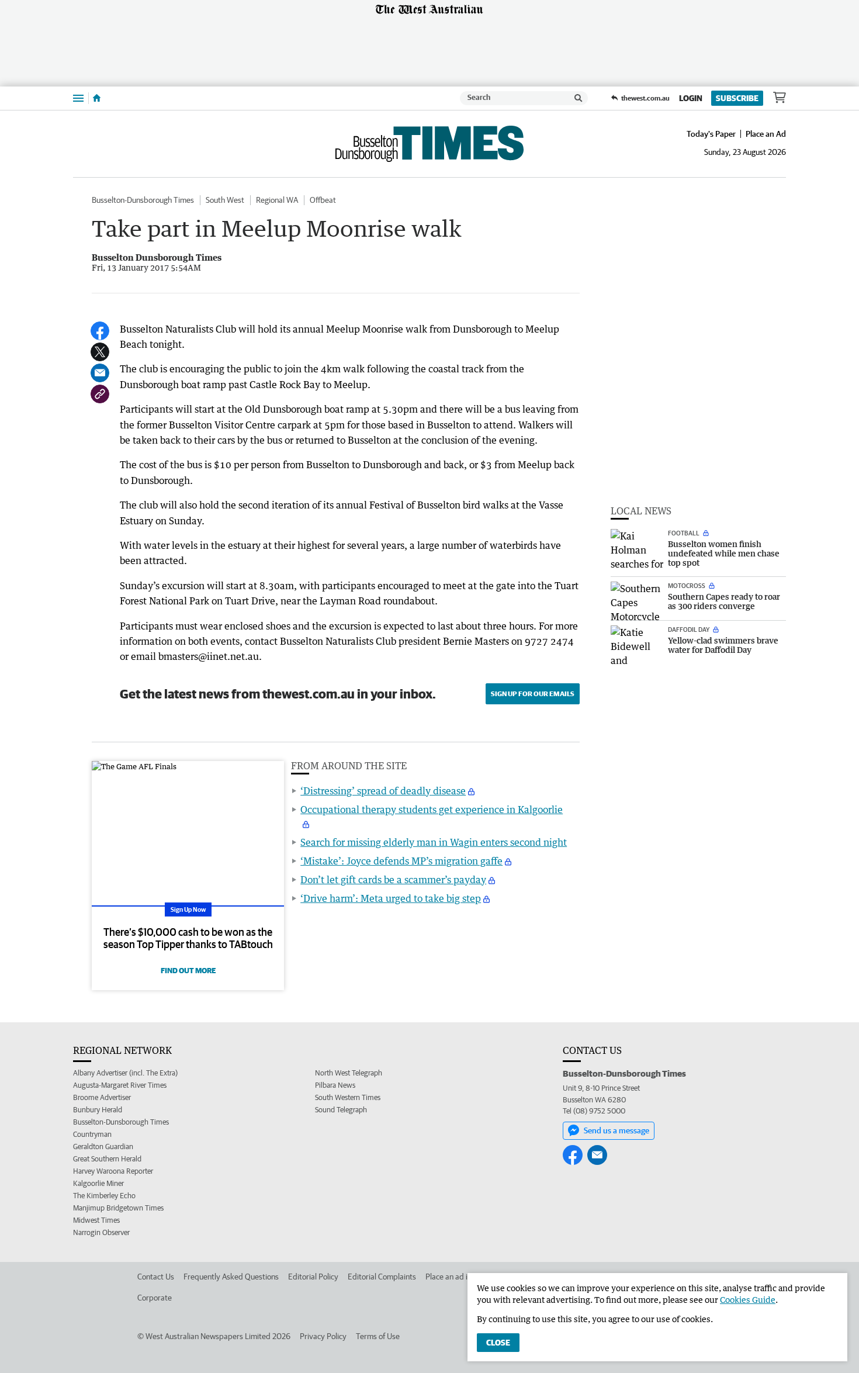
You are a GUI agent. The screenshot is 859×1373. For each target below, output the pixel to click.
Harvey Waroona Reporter (113, 1171)
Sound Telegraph (341, 1109)
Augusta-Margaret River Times (120, 1085)
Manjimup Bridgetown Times (118, 1207)
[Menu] (78, 98)
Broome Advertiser (102, 1097)
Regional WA (277, 200)
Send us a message (616, 1130)
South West (225, 200)
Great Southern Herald (107, 1158)
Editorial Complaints (382, 1276)
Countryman (92, 1134)
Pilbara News (335, 1085)
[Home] (96, 98)
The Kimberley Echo (104, 1195)
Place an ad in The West (465, 1276)
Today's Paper (711, 134)
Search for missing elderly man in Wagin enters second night (433, 842)
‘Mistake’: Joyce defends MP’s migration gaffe (401, 861)
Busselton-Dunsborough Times (143, 200)
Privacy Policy (323, 1336)
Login (690, 98)
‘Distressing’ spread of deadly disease (383, 791)
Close (498, 1342)
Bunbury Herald (97, 1109)
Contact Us (155, 1276)
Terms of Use (378, 1336)
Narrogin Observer (101, 1232)
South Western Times (347, 1097)
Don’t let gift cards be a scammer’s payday (393, 880)
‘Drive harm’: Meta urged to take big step (390, 898)
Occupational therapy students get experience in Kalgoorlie (431, 809)
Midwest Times (96, 1220)
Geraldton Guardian (103, 1146)
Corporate (154, 1297)
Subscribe (737, 98)
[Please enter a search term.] (578, 98)
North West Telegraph (348, 1072)
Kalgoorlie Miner (98, 1183)
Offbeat (323, 200)
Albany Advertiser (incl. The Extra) (125, 1072)
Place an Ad (766, 134)
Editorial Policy (313, 1276)
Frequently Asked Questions (231, 1276)
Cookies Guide (747, 1300)
